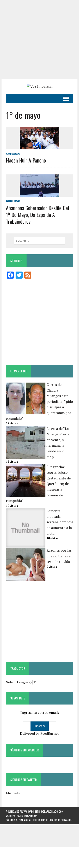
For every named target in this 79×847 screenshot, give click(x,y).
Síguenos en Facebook (24, 750)
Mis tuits (13, 793)
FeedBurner (49, 733)
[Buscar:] (40, 240)
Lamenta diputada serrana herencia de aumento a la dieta (60, 522)
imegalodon (30, 815)
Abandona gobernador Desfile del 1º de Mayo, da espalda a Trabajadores (37, 214)
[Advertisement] (39, 39)
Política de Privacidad (19, 811)
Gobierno (13, 153)
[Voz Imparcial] (39, 86)
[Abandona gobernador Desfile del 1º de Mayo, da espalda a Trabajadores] (39, 193)
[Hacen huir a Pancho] (39, 146)
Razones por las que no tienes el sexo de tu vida (59, 556)
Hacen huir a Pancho (26, 160)
